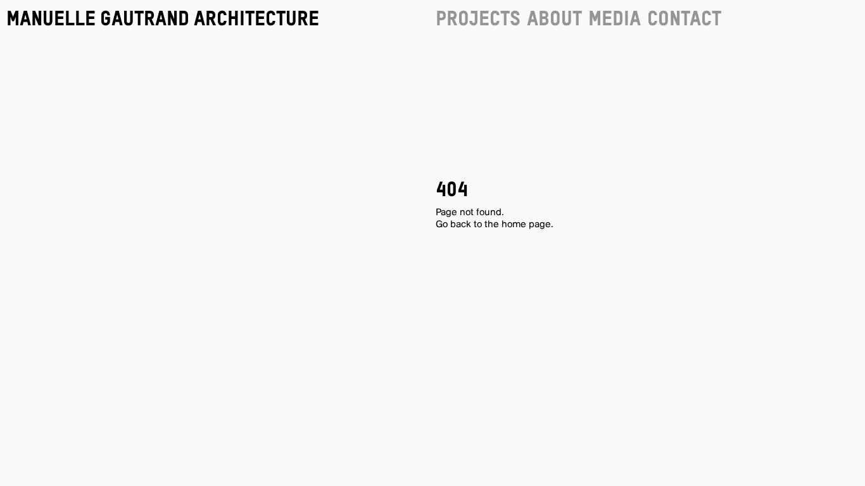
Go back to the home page (493, 225)
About (554, 19)
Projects (478, 19)
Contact (684, 19)
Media (614, 19)
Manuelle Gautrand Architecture (162, 19)
